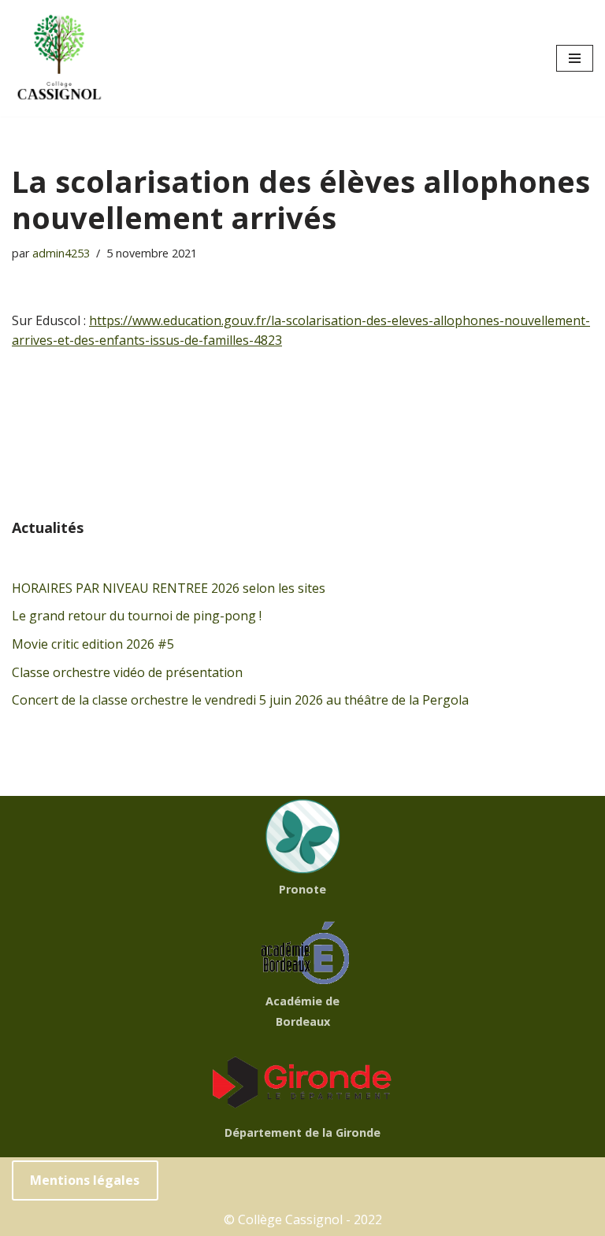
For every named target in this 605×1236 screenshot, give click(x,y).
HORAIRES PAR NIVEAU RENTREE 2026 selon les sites (168, 588)
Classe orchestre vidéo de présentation (127, 672)
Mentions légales (84, 1180)
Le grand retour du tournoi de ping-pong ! (137, 615)
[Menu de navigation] (574, 58)
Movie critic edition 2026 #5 (93, 644)
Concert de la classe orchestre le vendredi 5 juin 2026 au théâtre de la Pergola (240, 700)
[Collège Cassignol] (59, 58)
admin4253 (61, 253)
